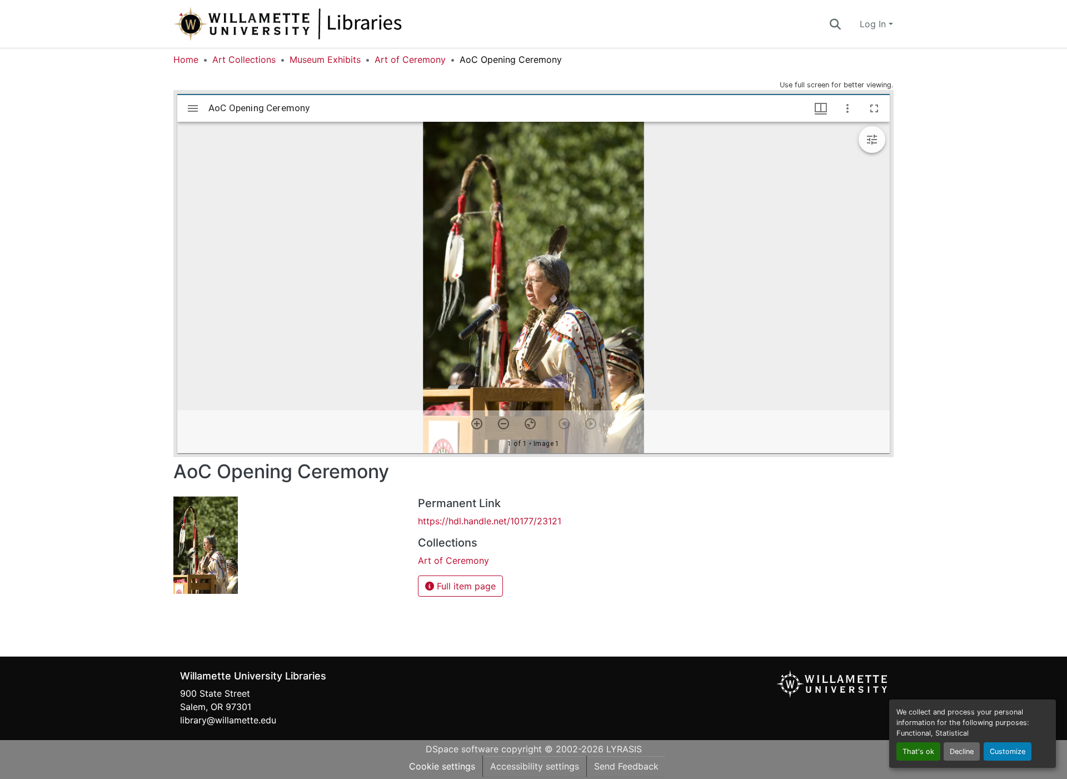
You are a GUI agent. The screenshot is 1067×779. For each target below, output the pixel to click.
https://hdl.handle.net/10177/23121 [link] (489, 521)
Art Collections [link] (244, 59)
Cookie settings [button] (442, 766)
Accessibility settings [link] (534, 766)
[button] (324, 23)
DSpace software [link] (462, 749)
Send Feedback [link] (626, 766)
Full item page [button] (465, 586)
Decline (962, 751)
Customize (1007, 751)
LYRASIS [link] (624, 749)
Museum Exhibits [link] (325, 59)
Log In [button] (874, 23)
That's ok (918, 751)
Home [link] (185, 59)
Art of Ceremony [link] (410, 59)
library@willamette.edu (228, 720)
